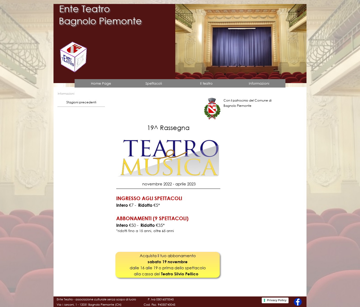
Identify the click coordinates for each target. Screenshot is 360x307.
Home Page (101, 83)
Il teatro (206, 83)
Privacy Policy (276, 300)
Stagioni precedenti (81, 102)
